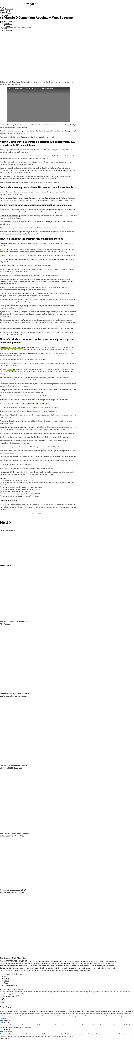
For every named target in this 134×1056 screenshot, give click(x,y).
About (6, 983)
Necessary (6, 1020)
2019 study (11, 369)
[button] (29, 3)
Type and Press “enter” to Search (11, 989)
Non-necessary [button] (5, 1029)
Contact (6, 981)
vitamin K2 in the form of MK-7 (40, 403)
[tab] (3, 478)
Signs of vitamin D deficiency (10, 216)
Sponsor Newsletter (11, 985)
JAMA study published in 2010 (12, 347)
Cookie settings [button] (5, 996)
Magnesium (4, 249)
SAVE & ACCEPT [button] (6, 1038)
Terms (6, 976)
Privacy (6, 978)
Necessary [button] (3, 1018)
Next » (38, 523)
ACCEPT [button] (15, 996)
